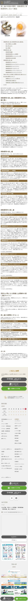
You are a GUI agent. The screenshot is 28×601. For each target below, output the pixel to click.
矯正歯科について (18, 454)
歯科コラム (3, 438)
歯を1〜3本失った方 (5, 463)
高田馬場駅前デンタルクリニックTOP (7, 13)
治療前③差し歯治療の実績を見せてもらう (15, 82)
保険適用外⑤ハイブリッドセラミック (14, 70)
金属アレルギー (18, 425)
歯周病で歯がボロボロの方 (6, 460)
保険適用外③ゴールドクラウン (12, 66)
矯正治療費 (17, 456)
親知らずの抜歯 (18, 443)
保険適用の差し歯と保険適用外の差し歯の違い (14, 41)
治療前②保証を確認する (11, 80)
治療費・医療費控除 (5, 431)
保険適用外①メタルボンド (11, 62)
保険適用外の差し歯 (8, 60)
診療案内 (17, 419)
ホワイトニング (18, 423)
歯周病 (16, 428)
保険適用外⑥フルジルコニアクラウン (14, 72)
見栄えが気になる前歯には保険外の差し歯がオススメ (15, 74)
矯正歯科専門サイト (19, 449)
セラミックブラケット (19, 459)
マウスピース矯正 (18, 466)
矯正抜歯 (16, 471)
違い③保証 (8, 48)
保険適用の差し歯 (7, 50)
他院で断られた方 (5, 456)
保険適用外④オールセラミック (12, 68)
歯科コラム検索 (19, 13)
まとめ (5, 84)
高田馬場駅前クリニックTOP (6, 420)
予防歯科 (16, 440)
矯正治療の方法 (18, 451)
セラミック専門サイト (6, 477)
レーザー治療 (17, 430)
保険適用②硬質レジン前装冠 (12, 54)
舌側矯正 (16, 461)
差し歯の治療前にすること (9, 76)
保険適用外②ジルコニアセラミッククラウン (15, 64)
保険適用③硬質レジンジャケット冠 (13, 56)
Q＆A (2, 454)
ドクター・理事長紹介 (6, 426)
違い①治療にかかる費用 (11, 43)
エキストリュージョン (19, 464)
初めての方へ (4, 433)
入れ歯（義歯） (18, 433)
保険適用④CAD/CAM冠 (11, 58)
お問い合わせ (4, 436)
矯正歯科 (16, 438)
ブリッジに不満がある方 (6, 468)
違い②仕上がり (9, 45)
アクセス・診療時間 (5, 428)
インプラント (17, 420)
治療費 (2, 451)
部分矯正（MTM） (19, 469)
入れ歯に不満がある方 (6, 465)
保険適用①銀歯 (9, 52)
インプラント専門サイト (6, 449)
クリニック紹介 (4, 423)
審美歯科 (16, 435)
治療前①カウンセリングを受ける (13, 78)
